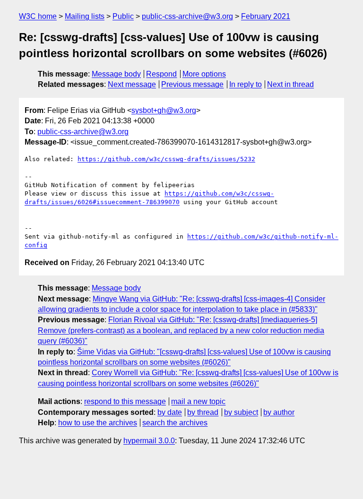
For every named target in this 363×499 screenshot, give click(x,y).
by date (169, 412)
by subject (241, 412)
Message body (116, 74)
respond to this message (125, 401)
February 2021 (265, 16)
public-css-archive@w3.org (187, 16)
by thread (202, 412)
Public (123, 16)
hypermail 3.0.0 (149, 441)
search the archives (174, 423)
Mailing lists (84, 16)
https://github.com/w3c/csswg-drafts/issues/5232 (166, 159)
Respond (161, 74)
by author (278, 412)
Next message (132, 84)
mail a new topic (198, 401)
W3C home (38, 16)
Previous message (192, 84)
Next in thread (290, 84)
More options (204, 74)
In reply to (245, 84)
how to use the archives (97, 423)
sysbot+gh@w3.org (163, 110)
